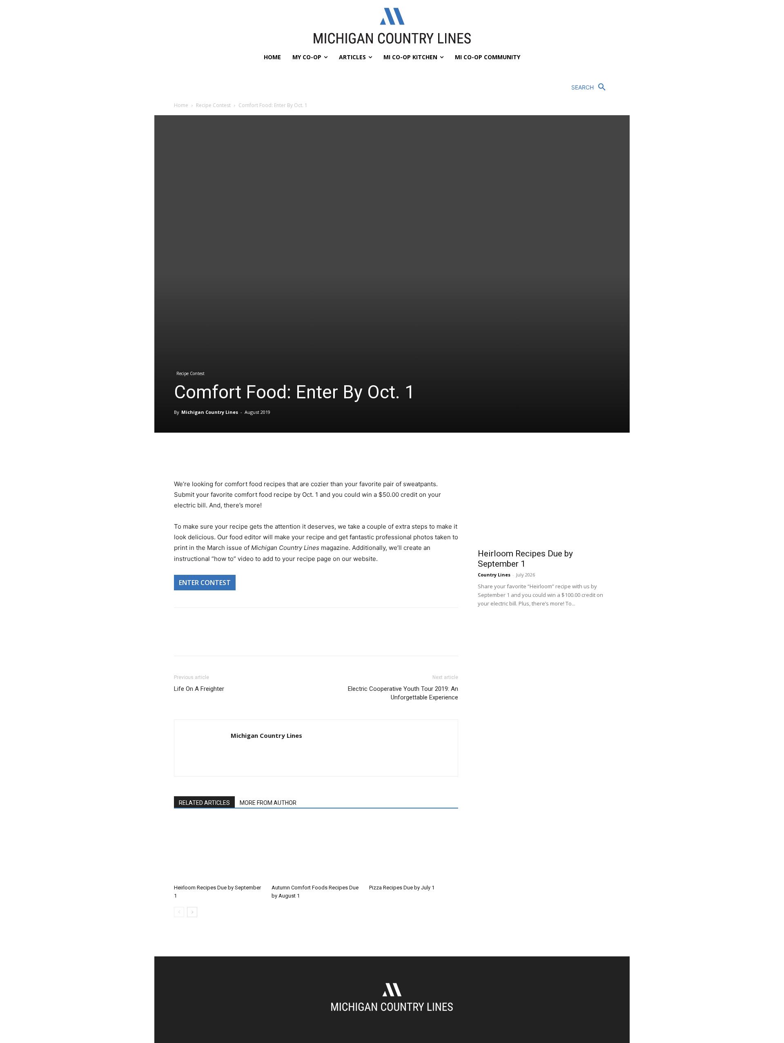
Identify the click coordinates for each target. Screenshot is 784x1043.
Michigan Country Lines (209, 412)
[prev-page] (179, 912)
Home (181, 105)
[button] (590, 87)
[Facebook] (182, 455)
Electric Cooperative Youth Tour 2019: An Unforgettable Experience (403, 693)
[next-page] (192, 912)
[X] (201, 455)
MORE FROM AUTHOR (268, 803)
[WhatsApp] (238, 455)
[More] (257, 455)
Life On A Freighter (199, 688)
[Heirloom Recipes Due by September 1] (218, 850)
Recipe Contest (213, 105)
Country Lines (494, 575)
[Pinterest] (220, 455)
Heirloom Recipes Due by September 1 (525, 559)
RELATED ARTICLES (204, 803)
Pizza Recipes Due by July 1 (401, 887)
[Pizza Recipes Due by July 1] (413, 850)
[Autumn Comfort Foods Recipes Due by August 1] (316, 850)
